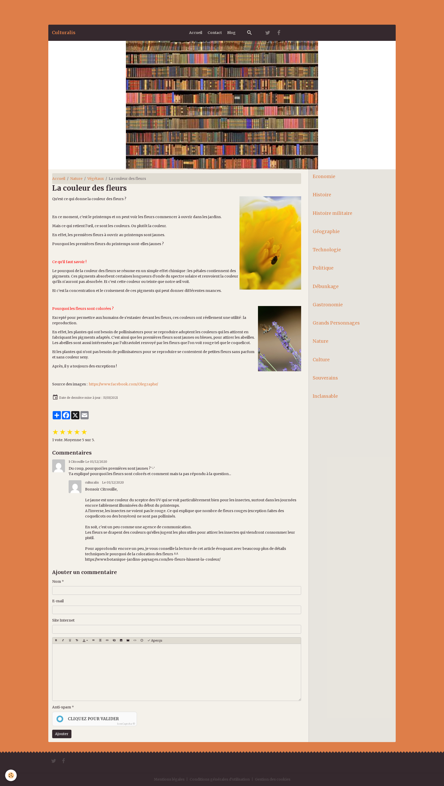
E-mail (58, 601)
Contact (215, 32)
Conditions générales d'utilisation (220, 779)
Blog (231, 32)
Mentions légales (169, 779)
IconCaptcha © (126, 723)
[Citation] (93, 640)
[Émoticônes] (141, 640)
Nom (56, 581)
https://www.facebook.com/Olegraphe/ (123, 384)
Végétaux (95, 178)
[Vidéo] (128, 640)
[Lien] (107, 640)
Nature (76, 178)
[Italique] (63, 640)
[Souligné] (69, 640)
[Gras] (56, 640)
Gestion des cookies (272, 779)
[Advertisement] (93, 11)
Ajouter (61, 734)
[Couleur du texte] (85, 640)
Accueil (195, 32)
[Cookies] (11, 775)
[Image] (121, 640)
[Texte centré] (100, 640)
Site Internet (63, 620)
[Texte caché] (114, 640)
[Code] (134, 640)
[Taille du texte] (76, 640)
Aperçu (156, 640)
